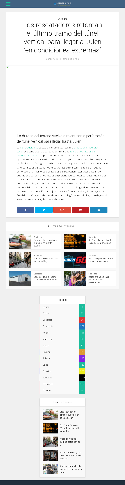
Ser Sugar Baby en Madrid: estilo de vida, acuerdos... (70, 428)
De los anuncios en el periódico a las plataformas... (98, 280)
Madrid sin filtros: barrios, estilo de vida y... (70, 442)
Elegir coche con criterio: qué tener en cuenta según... (45, 243)
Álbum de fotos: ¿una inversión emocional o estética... (71, 455)
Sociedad (62, 18)
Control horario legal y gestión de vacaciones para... (71, 469)
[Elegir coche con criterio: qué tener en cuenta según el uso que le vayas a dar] (51, 414)
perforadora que (29, 147)
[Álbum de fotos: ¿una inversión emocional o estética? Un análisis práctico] (51, 455)
